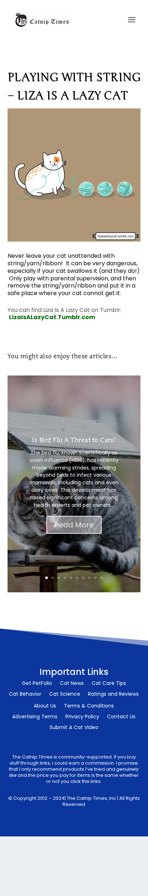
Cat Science (64, 694)
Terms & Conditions (89, 706)
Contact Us (121, 717)
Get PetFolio (37, 684)
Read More (74, 525)
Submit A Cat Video (74, 728)
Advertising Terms (34, 717)
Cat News (72, 684)
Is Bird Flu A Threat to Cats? (74, 440)
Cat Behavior (25, 694)
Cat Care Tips (109, 684)
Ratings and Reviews (113, 694)
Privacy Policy (82, 717)
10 (101, 578)
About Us (45, 706)
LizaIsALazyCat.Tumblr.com (52, 317)
